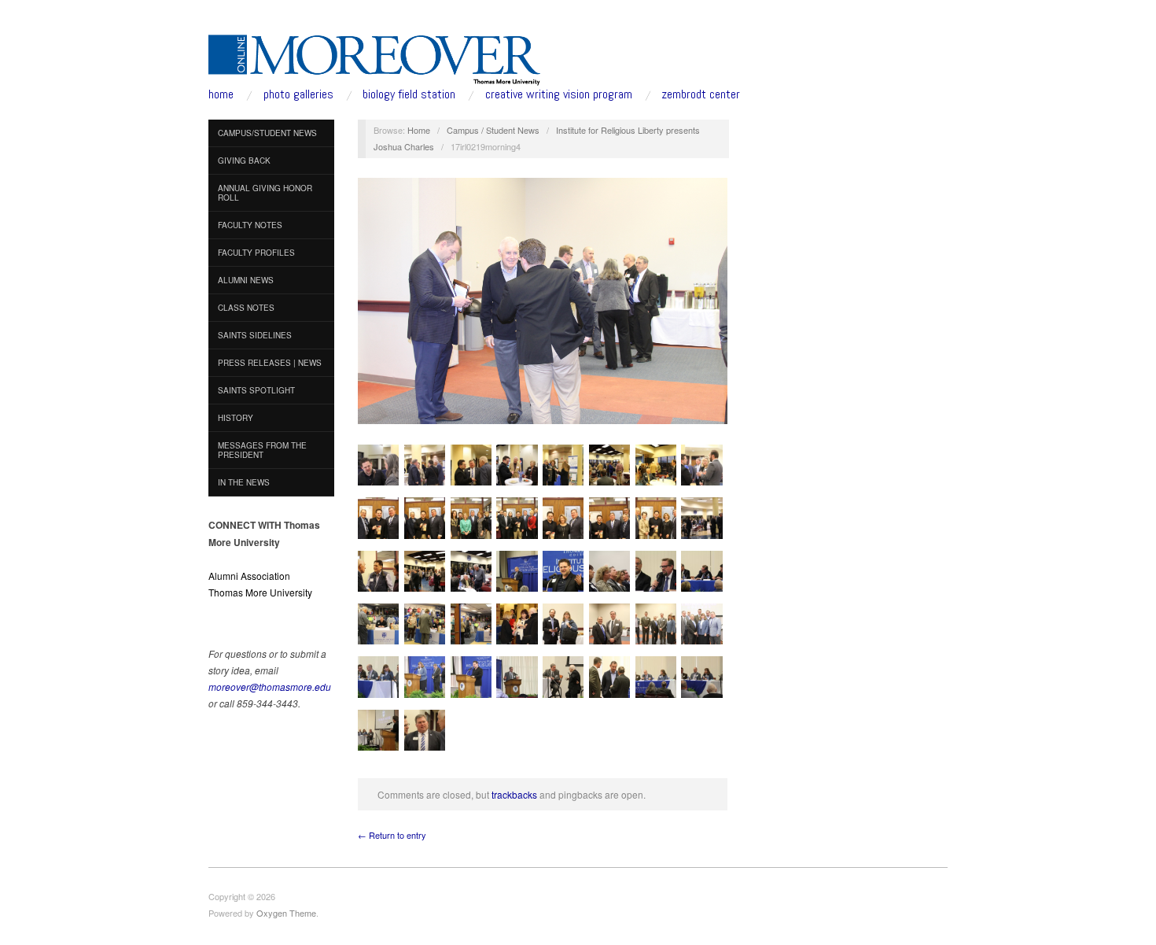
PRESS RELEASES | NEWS (270, 362)
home (221, 94)
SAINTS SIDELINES (255, 335)
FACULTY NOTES (250, 225)
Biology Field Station (409, 94)
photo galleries (298, 94)
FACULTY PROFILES (256, 252)
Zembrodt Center (700, 94)
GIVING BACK (244, 160)
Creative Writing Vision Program (558, 94)
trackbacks (514, 794)
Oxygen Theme (286, 912)
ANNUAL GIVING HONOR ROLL (265, 193)
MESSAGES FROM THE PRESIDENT (262, 450)
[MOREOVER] (374, 57)
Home (418, 130)
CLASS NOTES (246, 307)
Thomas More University (260, 592)
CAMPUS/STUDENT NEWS (267, 132)
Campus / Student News (493, 130)
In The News (244, 482)
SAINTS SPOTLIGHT (256, 390)
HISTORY (235, 417)
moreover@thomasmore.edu (269, 686)
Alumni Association (249, 575)
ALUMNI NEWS (246, 280)
